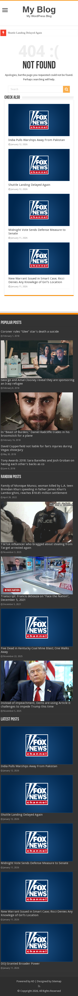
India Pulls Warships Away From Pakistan (36, 140)
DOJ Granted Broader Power (20, 963)
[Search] (66, 89)
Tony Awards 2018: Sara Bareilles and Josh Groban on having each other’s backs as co (37, 462)
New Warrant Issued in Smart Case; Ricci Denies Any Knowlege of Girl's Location (36, 280)
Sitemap (56, 981)
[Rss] (39, 986)
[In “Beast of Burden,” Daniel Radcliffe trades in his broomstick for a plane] (37, 411)
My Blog (39, 9)
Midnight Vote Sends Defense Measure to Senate (34, 863)
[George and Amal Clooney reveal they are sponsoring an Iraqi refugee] (37, 359)
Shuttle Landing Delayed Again (25, 32)
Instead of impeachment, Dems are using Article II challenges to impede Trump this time (35, 704)
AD (32, 981)
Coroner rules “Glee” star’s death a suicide (30, 331)
